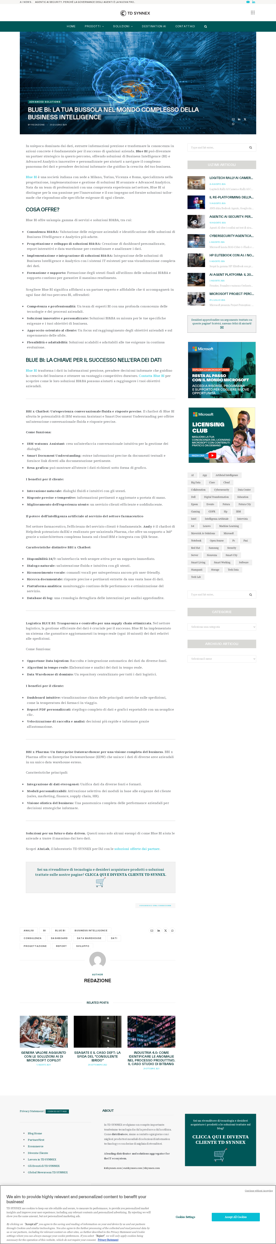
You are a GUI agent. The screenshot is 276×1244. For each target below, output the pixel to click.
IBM (238, 511)
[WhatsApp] (233, 124)
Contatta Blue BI (151, 375)
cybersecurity (221, 489)
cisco (212, 482)
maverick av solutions (203, 533)
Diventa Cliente (38, 1153)
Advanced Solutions (44, 102)
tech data (233, 569)
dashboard (59, 938)
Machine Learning (229, 526)
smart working (222, 562)
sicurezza (212, 555)
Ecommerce (35, 1146)
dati (114, 938)
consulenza (33, 938)
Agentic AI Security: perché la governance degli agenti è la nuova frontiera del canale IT (86, 2)
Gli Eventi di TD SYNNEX (44, 1166)
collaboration (198, 489)
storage (215, 569)
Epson (194, 504)
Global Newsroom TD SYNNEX (47, 1172)
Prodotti (93, 26)
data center (244, 489)
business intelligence (91, 930)
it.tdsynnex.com (113, 1168)
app (204, 475)
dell (193, 496)
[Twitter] (245, 119)
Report (61, 946)
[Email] (233, 119)
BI (44, 930)
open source (217, 540)
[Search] (204, 26)
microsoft (229, 533)
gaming (195, 511)
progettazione (35, 946)
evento (210, 504)
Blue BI (31, 177)
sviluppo (82, 946)
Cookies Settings (57, 1111)
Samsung (214, 547)
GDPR (212, 511)
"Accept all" (31, 1224)
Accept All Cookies (236, 1217)
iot (192, 526)
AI (192, 475)
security (231, 547)
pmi (245, 540)
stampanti (196, 569)
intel (193, 518)
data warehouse (89, 938)
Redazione (38, 125)
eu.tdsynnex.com (132, 1168)
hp (225, 511)
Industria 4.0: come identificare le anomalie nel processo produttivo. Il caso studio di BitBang (151, 1058)
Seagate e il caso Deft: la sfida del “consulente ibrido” (97, 1056)
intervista (242, 518)
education (242, 496)
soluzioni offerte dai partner (136, 849)
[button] (252, 12)
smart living (198, 562)
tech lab (196, 576)
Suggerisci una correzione (155, 905)
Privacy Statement (32, 1111)
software (244, 562)
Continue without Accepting (259, 1190)
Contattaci (185, 26)
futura (226, 504)
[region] (138, 1214)
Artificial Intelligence (227, 475)
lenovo (207, 526)
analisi (29, 930)
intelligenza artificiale (217, 518)
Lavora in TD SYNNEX (42, 1159)
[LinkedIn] (239, 119)
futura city (245, 504)
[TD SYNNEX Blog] (135, 13)
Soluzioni (121, 26)
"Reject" (99, 1236)
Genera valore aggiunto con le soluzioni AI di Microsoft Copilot (43, 1056)
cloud (226, 482)
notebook (196, 540)
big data (195, 482)
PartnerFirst (36, 1140)
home (71, 26)
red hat (195, 547)
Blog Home (35, 1133)
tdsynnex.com (152, 1168)
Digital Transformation (216, 496)
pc (233, 540)
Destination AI (154, 26)
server (194, 555)
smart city (231, 555)
